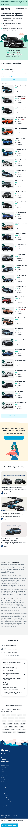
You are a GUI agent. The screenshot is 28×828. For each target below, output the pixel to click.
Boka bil (2, 777)
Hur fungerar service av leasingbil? (9, 683)
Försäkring (3, 787)
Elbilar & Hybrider (7, 732)
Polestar (16, 723)
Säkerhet (3, 789)
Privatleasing (4, 797)
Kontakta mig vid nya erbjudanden (14, 437)
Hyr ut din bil (4, 783)
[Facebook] (2, 753)
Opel (4, 723)
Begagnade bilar (21, 732)
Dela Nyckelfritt (4, 785)
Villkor (2, 815)
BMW (8, 715)
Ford (5, 718)
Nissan (23, 720)
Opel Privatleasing (5, 799)
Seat (6, 726)
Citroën (13, 715)
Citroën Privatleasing (5, 807)
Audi (4, 715)
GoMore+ (3, 781)
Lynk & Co (22, 718)
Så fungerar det (4, 795)
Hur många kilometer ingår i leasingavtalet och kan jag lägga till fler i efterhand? (11, 668)
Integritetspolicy (8, 815)
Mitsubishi (17, 720)
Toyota (21, 726)
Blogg (2, 771)
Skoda (10, 726)
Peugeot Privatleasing (6, 801)
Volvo (12, 729)
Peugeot (10, 723)
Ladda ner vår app (5, 765)
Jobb (2, 769)
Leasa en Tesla (4, 803)
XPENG (18, 729)
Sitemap (15, 815)
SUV (14, 732)
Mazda (4, 720)
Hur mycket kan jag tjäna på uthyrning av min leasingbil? (10, 688)
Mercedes (10, 720)
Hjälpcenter (12, 645)
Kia (16, 718)
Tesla (16, 726)
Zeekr (23, 729)
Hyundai (11, 718)
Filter (14, 79)
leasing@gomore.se (17, 649)
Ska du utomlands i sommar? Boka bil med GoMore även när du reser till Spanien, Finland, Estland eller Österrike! (13, 3)
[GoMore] (5, 8)
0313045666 (13, 652)
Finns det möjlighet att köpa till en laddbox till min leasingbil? (12, 693)
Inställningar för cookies (6, 817)
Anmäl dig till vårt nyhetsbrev (9, 825)
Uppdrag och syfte (5, 761)
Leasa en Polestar (5, 809)
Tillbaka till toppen (14, 416)
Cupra (19, 715)
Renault (23, 723)
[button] (26, 3)
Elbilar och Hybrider (5, 805)
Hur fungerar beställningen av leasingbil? (11, 674)
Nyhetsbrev (3, 767)
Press (2, 763)
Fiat (24, 715)
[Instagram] (4, 753)
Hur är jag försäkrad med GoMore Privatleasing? (12, 663)
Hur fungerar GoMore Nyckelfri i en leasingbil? (12, 678)
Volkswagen (6, 729)
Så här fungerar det (5, 779)
